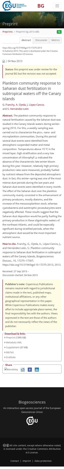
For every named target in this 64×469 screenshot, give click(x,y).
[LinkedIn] (37, 369)
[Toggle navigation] (57, 6)
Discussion (41, 40)
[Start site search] (59, 32)
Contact (15, 460)
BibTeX (10, 352)
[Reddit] (23, 369)
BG (40, 5)
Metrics (56, 40)
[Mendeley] (11, 369)
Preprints (7, 31)
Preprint (10, 337)
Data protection (43, 460)
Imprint (27, 460)
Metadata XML (14, 342)
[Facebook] (30, 369)
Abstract (26, 40)
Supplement (13, 347)
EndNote (11, 357)
